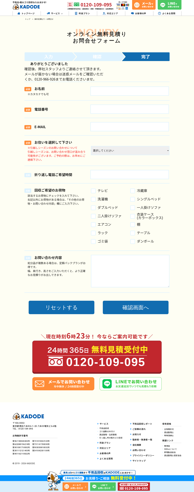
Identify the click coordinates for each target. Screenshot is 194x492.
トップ (27, 19)
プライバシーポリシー (143, 455)
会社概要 (137, 445)
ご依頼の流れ (139, 429)
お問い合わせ (139, 450)
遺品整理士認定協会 (172, 455)
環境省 (167, 446)
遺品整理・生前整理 (108, 435)
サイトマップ (139, 461)
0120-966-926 (45, 79)
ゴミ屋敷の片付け (107, 431)
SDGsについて (170, 449)
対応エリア (105, 448)
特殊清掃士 (169, 436)
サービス (104, 424)
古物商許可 (169, 429)
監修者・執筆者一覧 (142, 439)
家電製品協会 (170, 452)
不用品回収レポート (142, 424)
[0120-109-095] (97, 372)
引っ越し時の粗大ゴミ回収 (110, 438)
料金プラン (105, 443)
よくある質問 (106, 458)
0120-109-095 (96, 4)
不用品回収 (104, 428)
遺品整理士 (169, 432)
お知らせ (137, 434)
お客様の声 (105, 453)
